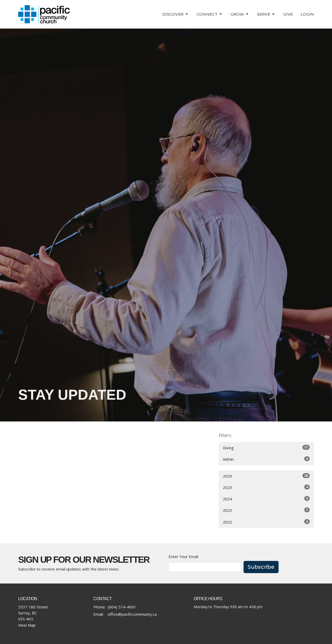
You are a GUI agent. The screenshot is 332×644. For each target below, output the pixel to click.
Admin (265, 459)
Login (307, 14)
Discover (173, 14)
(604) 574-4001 (122, 606)
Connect (207, 14)
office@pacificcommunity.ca (132, 614)
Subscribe (261, 567)
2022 (265, 522)
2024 (265, 498)
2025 (265, 487)
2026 (265, 476)
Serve (263, 14)
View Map (27, 625)
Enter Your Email (183, 556)
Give (288, 14)
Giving (265, 447)
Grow (237, 14)
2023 (265, 510)
